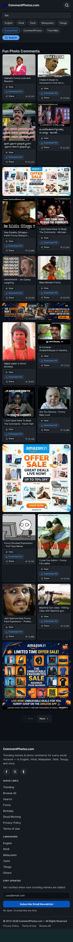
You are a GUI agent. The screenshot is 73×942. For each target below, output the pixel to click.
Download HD (15, 91)
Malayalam (47, 22)
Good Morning (12, 816)
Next (42, 718)
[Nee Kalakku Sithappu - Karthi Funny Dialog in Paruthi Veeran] (19, 213)
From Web (52, 30)
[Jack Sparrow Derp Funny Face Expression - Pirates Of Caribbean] (19, 599)
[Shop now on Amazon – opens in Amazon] (36, 478)
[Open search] (66, 5)
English (8, 22)
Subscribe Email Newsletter (36, 904)
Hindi (21, 22)
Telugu (63, 22)
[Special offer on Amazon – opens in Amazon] (36, 181)
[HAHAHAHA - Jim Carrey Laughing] (19, 266)
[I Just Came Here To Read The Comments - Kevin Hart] (19, 402)
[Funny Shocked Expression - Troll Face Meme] (19, 527)
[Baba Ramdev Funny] (54, 268)
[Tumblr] (23, 771)
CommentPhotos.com (18, 749)
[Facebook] (6, 771)
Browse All (9, 793)
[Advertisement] (36, 935)
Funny (7, 804)
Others (7, 872)
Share (11, 96)
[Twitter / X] (15, 771)
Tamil (33, 22)
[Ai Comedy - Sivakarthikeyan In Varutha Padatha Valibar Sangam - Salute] (54, 333)
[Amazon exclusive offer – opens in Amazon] (36, 676)
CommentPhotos (33, 30)
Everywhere (11, 30)
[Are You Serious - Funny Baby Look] (54, 398)
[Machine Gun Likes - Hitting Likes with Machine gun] (54, 594)
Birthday (8, 810)
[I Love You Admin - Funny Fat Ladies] (54, 535)
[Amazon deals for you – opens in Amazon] (36, 311)
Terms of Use (11, 828)
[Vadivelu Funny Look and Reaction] (19, 64)
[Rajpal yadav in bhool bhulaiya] (19, 341)
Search (13, 37)
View (11, 87)
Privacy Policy (12, 822)
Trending (8, 787)
